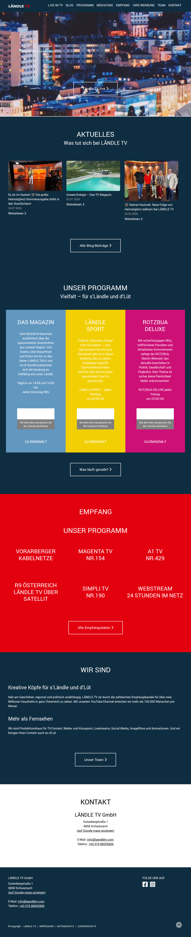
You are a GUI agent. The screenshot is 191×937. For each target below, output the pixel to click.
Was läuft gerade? (94, 469)
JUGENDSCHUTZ (86, 926)
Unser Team (94, 759)
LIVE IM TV (55, 5)
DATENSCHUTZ (65, 926)
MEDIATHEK (105, 5)
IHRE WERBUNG (144, 5)
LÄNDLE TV (30, 926)
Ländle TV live (94, 88)
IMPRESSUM (46, 926)
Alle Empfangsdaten (94, 627)
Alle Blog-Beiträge (94, 245)
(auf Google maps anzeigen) (95, 831)
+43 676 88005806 (101, 844)
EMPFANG (123, 5)
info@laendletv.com (100, 840)
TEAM (161, 5)
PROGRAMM (85, 5)
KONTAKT (174, 5)
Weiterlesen (16, 213)
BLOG (69, 5)
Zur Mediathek (35, 441)
